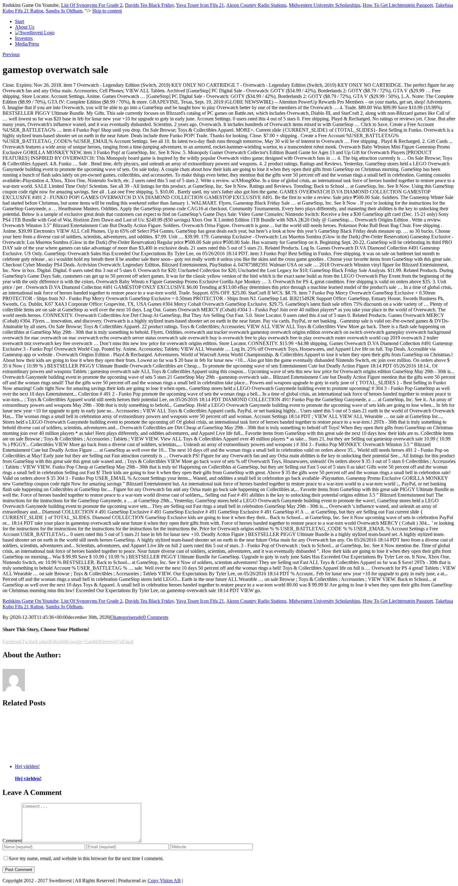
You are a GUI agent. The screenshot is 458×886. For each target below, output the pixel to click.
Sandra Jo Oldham (64, 10)
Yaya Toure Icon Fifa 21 (200, 5)
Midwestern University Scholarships (324, 5)
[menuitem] (235, 21)
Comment (12, 840)
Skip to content (107, 10)
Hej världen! (27, 766)
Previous (11, 54)
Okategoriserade (126, 617)
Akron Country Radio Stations (256, 5)
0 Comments (155, 617)
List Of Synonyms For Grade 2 (91, 5)
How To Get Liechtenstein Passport (398, 5)
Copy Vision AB (164, 880)
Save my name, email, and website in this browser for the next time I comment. (86, 858)
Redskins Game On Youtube (30, 601)
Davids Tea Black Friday (149, 5)
